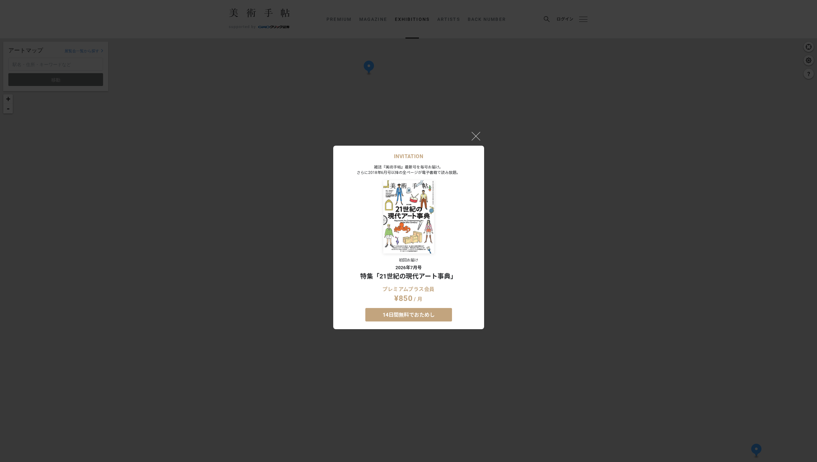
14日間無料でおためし (409, 315)
